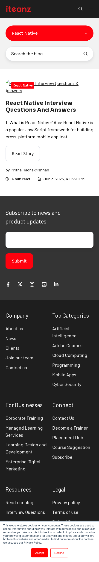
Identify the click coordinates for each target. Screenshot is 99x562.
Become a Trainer (70, 428)
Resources (18, 489)
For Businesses (24, 405)
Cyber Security (66, 384)
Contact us (16, 367)
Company (17, 315)
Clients (12, 348)
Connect (62, 405)
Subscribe (62, 457)
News (11, 338)
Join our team (19, 357)
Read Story (23, 154)
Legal (58, 489)
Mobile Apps (64, 374)
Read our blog (19, 502)
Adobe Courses (67, 345)
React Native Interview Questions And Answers (41, 106)
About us (14, 328)
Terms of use (65, 512)
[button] (80, 8)
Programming (66, 365)
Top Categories (70, 315)
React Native (23, 85)
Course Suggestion (71, 447)
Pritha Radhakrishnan (30, 169)
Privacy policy (66, 502)
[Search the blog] (85, 53)
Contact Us (63, 418)
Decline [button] (59, 553)
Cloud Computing (69, 355)
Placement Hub (67, 437)
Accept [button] (39, 553)
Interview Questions (25, 512)
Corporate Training (24, 418)
